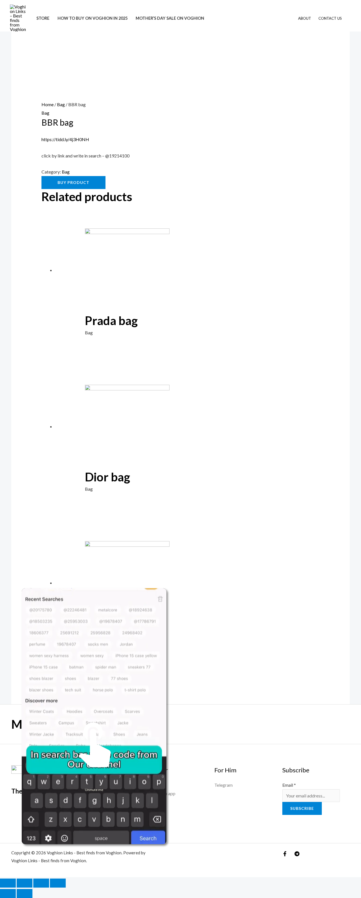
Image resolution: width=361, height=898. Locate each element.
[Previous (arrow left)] (8, 893)
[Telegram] (297, 853)
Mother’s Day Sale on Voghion (170, 18)
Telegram (223, 785)
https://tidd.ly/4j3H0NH (65, 139)
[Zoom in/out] (8, 883)
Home (47, 104)
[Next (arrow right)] (24, 893)
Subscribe (302, 808)
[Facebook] (284, 853)
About (304, 18)
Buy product (73, 182)
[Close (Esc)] (58, 883)
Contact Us (330, 18)
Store (42, 18)
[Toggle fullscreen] (24, 883)
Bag (61, 104)
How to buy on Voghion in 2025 (92, 18)
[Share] (41, 883)
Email (289, 785)
